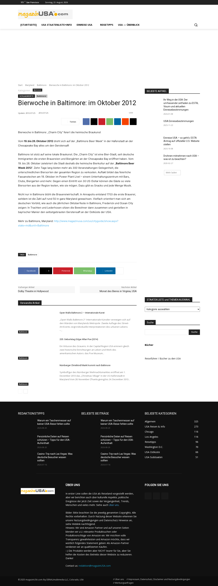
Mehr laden (171, 172)
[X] (94, 121)
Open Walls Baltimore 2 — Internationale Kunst (82, 312)
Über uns (114, 505)
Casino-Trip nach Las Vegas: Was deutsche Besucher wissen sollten (55, 457)
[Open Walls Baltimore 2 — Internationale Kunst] (36, 321)
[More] (120, 270)
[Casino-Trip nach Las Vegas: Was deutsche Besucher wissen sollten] (26, 458)
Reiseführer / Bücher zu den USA (163, 358)
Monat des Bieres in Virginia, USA (118, 291)
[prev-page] (20, 391)
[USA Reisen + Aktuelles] (37, 491)
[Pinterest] (101, 121)
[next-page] (26, 391)
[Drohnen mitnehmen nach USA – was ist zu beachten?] (153, 160)
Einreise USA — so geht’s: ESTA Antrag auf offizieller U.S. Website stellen (181, 141)
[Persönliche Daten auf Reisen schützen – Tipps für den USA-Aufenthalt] (26, 441)
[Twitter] (193, 2)
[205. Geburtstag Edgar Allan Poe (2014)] (36, 348)
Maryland (29, 85)
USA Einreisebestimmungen (179, 121)
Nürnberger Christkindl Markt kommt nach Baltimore (85, 365)
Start (20, 85)
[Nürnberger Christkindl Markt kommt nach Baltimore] (36, 374)
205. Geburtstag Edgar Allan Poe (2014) (79, 339)
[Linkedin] (117, 121)
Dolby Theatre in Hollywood (33, 291)
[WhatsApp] (109, 121)
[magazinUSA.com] (45, 14)
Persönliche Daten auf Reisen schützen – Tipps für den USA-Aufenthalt (53, 439)
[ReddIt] (125, 121)
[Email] (133, 121)
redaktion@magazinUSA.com (95, 565)
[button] (196, 25)
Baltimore (41, 85)
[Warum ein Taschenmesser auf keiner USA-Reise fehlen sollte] (26, 425)
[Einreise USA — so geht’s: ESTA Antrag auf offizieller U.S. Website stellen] (153, 142)
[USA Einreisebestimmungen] (153, 125)
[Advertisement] (109, 54)
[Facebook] (198, 2)
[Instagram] (189, 2)
